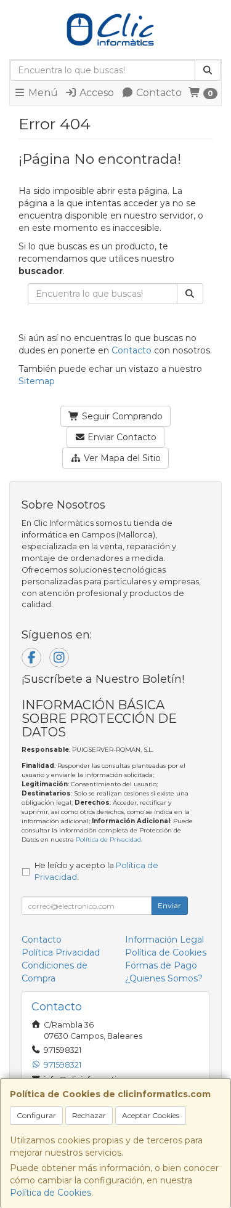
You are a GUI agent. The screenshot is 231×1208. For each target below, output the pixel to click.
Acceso (95, 93)
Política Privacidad (61, 952)
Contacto (158, 93)
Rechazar (89, 1115)
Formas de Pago (161, 965)
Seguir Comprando (121, 416)
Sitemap (36, 381)
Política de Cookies (50, 1192)
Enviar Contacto (120, 437)
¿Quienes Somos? (164, 978)
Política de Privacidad (108, 840)
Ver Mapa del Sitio (121, 458)
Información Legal (164, 939)
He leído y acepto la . (96, 871)
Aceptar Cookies (150, 1115)
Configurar (36, 1115)
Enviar (169, 905)
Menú (42, 93)
